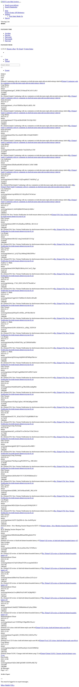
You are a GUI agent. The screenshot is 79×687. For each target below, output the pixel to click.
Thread (7, 61)
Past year (8, 41)
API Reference (19, 12)
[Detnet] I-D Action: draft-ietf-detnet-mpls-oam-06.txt (52, 627)
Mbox (3, 685)
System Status (28, 49)
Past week (8, 37)
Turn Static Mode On (16, 16)
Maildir (7, 685)
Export (7, 70)
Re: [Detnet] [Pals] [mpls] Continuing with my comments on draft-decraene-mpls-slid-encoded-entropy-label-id (38, 186)
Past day (7, 35)
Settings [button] (7, 14)
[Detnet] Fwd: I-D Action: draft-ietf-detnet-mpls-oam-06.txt (58, 640)
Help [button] (6, 11)
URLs (12, 685)
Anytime (8, 33)
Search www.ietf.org (11, 5)
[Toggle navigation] (20, 2)
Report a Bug (11, 49)
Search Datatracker (11, 7)
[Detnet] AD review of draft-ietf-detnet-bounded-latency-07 (58, 540)
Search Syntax (9, 12)
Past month (8, 39)
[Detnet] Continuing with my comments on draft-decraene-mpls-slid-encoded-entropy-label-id (39, 82)
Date (6, 59)
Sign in (7, 18)
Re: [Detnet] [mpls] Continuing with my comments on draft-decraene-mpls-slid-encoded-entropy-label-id (39, 97)
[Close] (1, 678)
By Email (20, 49)
